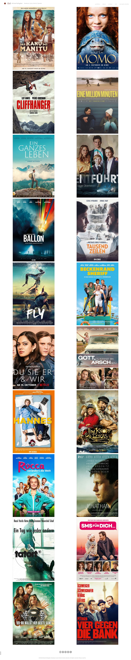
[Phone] (71, 652)
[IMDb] (60, 652)
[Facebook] (63, 652)
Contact (110, 4)
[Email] (68, 652)
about (104, 4)
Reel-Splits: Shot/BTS (124, 4)
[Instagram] (65, 652)
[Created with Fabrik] (0, 653)
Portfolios (97, 4)
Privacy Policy (89, 658)
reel (116, 4)
